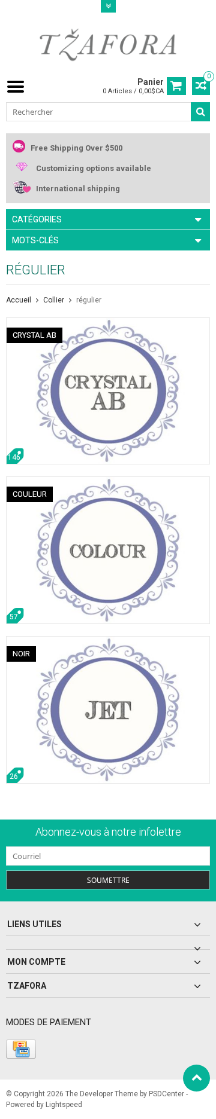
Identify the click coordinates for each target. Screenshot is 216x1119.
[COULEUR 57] (108, 483)
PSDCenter (166, 1094)
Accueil (18, 300)
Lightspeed (64, 1104)
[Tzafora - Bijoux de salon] (108, 44)
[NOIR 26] (108, 642)
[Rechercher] (200, 111)
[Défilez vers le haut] (196, 1078)
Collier (53, 300)
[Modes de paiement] (21, 1049)
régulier (88, 300)
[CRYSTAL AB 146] (108, 324)
